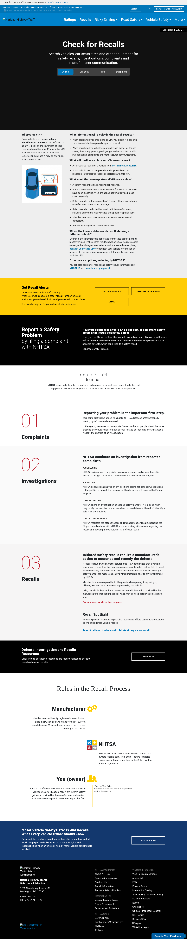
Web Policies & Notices (144, 874)
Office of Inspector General (146, 911)
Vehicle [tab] (65, 71)
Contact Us (101, 882)
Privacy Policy (139, 886)
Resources (148, 657)
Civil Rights (138, 906)
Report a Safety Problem (169, 9)
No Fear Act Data (141, 898)
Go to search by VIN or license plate (102, 602)
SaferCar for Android (148, 291)
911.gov (99, 930)
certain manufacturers (124, 165)
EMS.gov (99, 926)
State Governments (105, 904)
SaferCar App (102, 918)
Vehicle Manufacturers (106, 900)
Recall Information (104, 886)
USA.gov (136, 923)
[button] (106, 19)
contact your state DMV (83, 248)
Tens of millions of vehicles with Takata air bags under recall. (116, 630)
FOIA (134, 882)
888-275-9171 (27, 900)
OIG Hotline (138, 915)
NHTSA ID (75, 268)
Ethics (135, 902)
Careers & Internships (106, 878)
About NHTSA (102, 874)
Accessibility (139, 878)
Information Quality (142, 890)
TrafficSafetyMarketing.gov (109, 922)
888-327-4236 (27, 896)
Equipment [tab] (121, 71)
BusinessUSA (139, 919)
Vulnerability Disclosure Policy (147, 894)
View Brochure (148, 840)
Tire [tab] (103, 71)
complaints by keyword (97, 268)
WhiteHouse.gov (140, 927)
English (178, 30)
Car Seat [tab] (84, 71)
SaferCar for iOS (112, 291)
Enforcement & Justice (107, 908)
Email (112, 302)
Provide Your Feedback (167, 936)
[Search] (150, 9)
